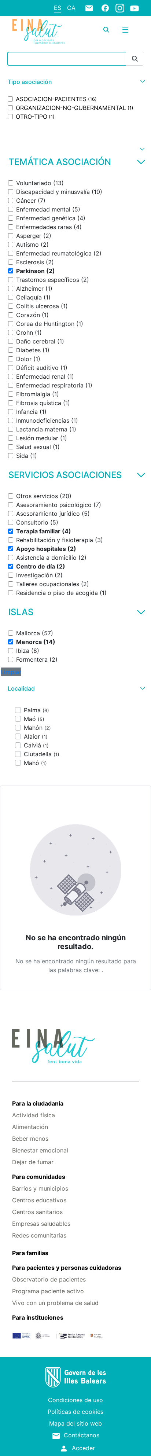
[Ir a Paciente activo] (38, 31)
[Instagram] (119, 7)
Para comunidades (38, 1176)
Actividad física (33, 1115)
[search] (106, 29)
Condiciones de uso (75, 1400)
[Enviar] (135, 59)
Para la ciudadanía (37, 1103)
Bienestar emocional (40, 1150)
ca (71, 7)
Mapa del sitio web (75, 1423)
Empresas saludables (41, 1223)
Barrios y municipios (40, 1188)
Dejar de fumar (33, 1162)
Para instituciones (37, 1317)
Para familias (30, 1253)
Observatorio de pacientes (49, 1279)
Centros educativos (39, 1200)
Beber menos (30, 1138)
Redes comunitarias (39, 1235)
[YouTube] (134, 8)
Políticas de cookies (75, 1411)
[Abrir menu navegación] (125, 29)
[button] (75, 82)
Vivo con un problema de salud (55, 1302)
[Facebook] (105, 7)
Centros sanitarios (37, 1212)
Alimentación (30, 1126)
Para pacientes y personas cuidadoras (66, 1267)
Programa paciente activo (48, 1291)
